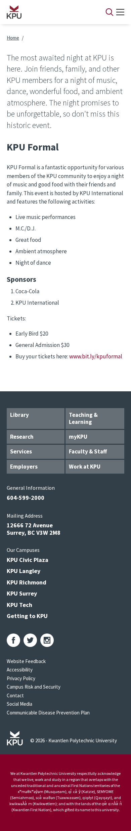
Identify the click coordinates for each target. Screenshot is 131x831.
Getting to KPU (27, 616)
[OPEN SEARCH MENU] (109, 12)
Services (21, 451)
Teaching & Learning (83, 418)
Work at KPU (84, 466)
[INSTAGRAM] (47, 640)
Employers (24, 466)
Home (13, 38)
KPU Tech (19, 605)
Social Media (19, 704)
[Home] (47, 12)
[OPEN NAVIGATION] (120, 12)
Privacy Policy (21, 678)
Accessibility (20, 669)
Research (22, 436)
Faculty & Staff (88, 451)
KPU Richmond (26, 582)
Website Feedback (26, 661)
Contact (15, 695)
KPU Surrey (22, 593)
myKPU (78, 436)
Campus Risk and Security (33, 687)
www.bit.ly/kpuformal (95, 356)
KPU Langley (23, 571)
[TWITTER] (30, 640)
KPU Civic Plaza (27, 560)
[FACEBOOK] (13, 640)
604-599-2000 (25, 497)
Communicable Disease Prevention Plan (48, 712)
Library (19, 415)
